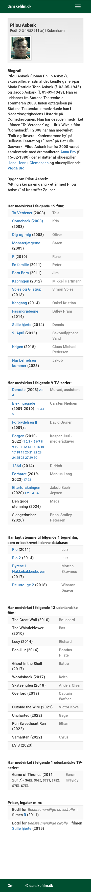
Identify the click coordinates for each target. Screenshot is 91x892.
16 (42, 447)
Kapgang (19, 303)
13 (29, 447)
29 (31, 458)
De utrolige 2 (23, 585)
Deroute (19, 389)
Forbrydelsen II (24, 422)
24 (14, 458)
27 (27, 458)
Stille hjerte (21, 324)
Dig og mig (21, 234)
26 (22, 458)
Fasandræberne (25, 311)
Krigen (17, 346)
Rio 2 (16, 558)
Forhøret (19, 474)
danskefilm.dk (19, 6)
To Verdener (22, 213)
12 (25, 447)
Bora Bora (20, 273)
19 (22, 452)
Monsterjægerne (26, 243)
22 (35, 452)
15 (38, 447)
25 (18, 458)
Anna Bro (68, 152)
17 (14, 452)
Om (10, 885)
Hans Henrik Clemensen (28, 163)
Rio (15, 549)
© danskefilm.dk (39, 885)
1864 (16, 466)
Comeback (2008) (27, 221)
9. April (18, 333)
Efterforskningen (26, 487)
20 (27, 452)
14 (33, 447)
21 (31, 452)
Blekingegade (23, 403)
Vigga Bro (16, 168)
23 (39, 452)
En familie (20, 265)
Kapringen (20, 281)
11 (20, 447)
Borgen (18, 436)
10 (16, 447)
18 (18, 452)
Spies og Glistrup (26, 289)
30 (35, 458)
